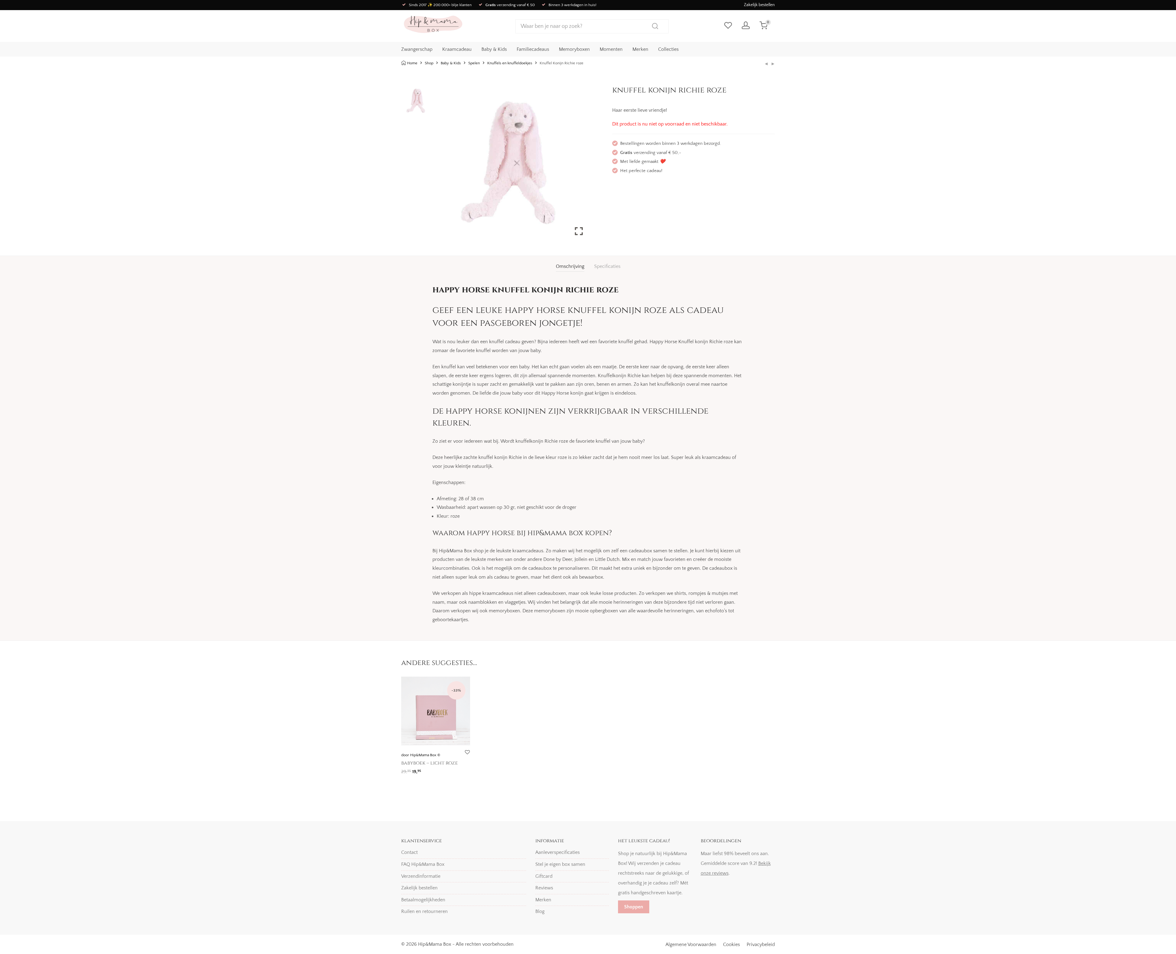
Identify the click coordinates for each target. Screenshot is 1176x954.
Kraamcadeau (457, 49)
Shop (429, 63)
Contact (409, 852)
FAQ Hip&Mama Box (422, 864)
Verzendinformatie (420, 876)
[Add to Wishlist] (467, 752)
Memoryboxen (574, 49)
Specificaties (607, 266)
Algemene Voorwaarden (690, 944)
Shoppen (633, 907)
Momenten (611, 49)
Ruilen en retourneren (424, 911)
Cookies (731, 944)
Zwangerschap (416, 49)
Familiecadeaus (533, 49)
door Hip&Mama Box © (420, 755)
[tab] (570, 266)
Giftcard (543, 876)
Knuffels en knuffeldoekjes (509, 63)
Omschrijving (570, 266)
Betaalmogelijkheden (423, 900)
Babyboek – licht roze (429, 763)
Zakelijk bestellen (759, 5)
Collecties (668, 49)
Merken (640, 49)
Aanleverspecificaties (557, 852)
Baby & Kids (494, 49)
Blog (540, 911)
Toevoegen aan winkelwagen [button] (428, 769)
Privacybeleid (761, 944)
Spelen (474, 63)
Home (412, 63)
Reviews (544, 888)
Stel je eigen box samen (560, 864)
